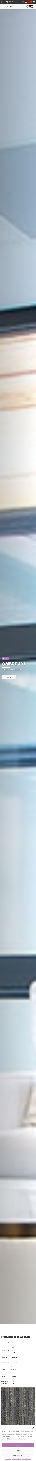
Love (6, 658)
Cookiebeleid (8, 1459)
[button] (33, 1428)
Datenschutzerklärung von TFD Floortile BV (21, 1459)
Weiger (18, 1450)
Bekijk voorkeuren (18, 1455)
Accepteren (18, 1445)
